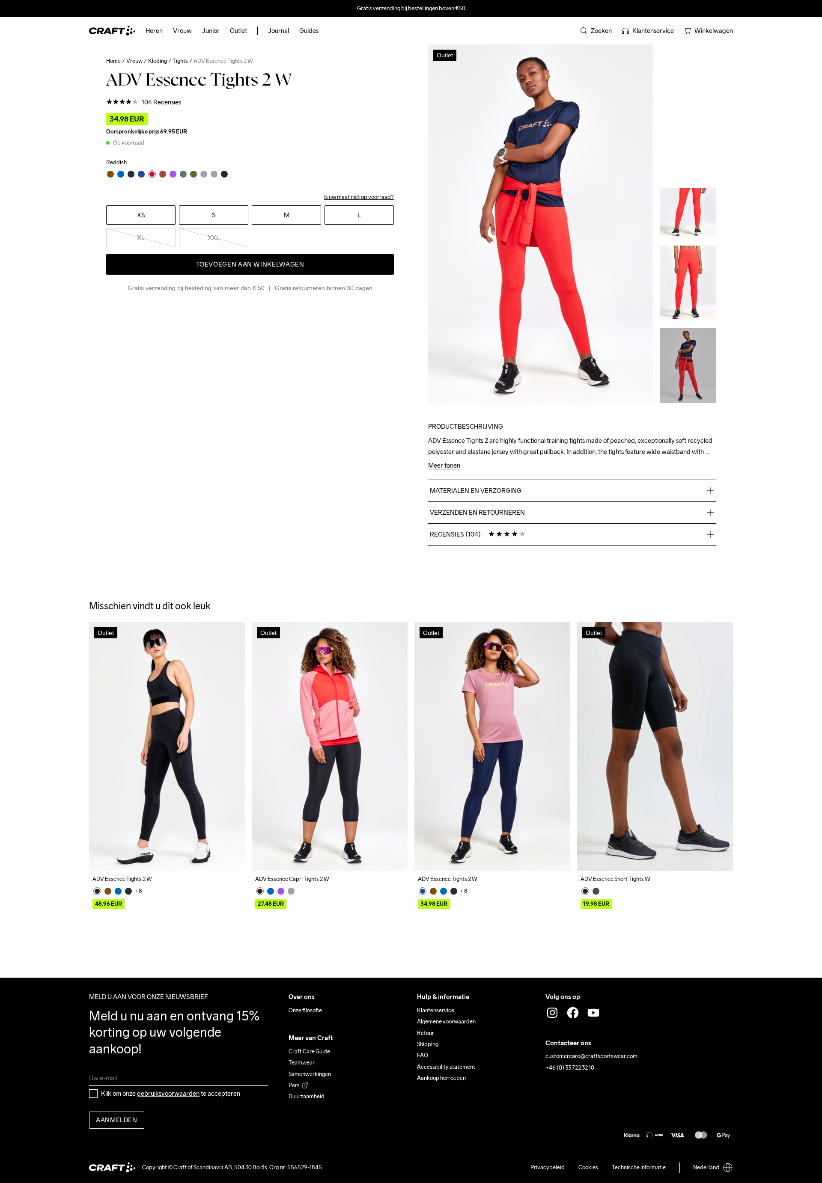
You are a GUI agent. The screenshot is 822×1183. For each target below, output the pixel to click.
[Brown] (108, 891)
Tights (180, 61)
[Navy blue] (128, 891)
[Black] (97, 891)
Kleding (157, 61)
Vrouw (134, 61)
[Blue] (118, 891)
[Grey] (291, 891)
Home (113, 61)
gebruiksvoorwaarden (168, 1093)
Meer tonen (444, 465)
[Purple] (281, 891)
